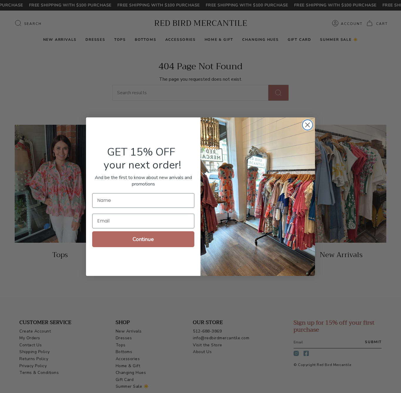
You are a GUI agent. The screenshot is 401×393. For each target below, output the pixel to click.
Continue (143, 239)
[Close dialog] (307, 125)
